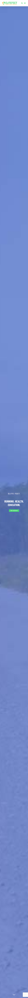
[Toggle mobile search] (22, 3)
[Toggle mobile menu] (25, 3)
